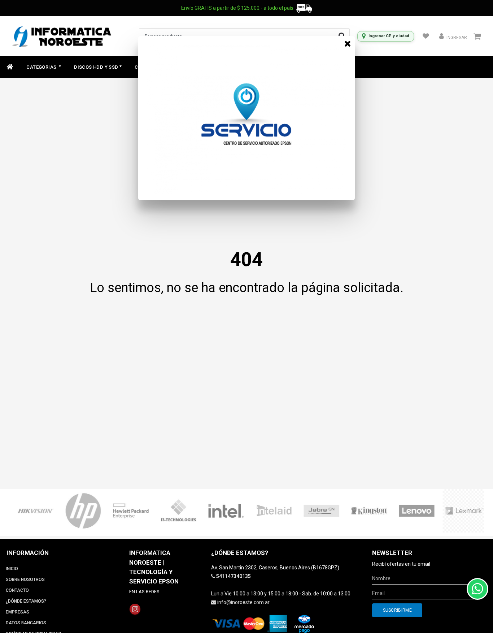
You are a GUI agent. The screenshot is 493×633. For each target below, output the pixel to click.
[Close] (347, 43)
